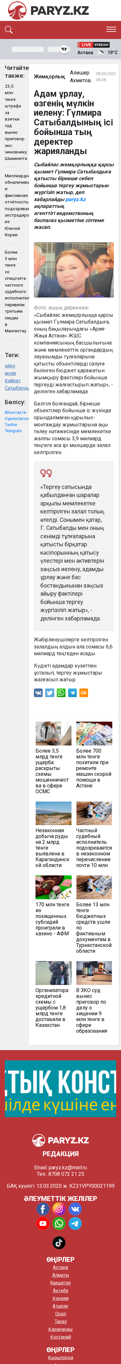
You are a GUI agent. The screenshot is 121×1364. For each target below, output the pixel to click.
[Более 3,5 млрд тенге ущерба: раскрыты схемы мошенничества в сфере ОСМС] (53, 733)
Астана (60, 1267)
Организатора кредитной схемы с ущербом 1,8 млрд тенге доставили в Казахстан (51, 1008)
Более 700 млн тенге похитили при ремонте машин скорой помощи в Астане (93, 768)
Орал (60, 1313)
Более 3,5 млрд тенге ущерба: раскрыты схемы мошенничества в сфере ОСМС (52, 771)
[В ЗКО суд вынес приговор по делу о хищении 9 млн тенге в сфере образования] (94, 973)
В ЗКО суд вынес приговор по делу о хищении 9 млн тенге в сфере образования (91, 1011)
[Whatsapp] (61, 694)
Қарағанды (60, 1329)
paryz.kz (76, 199)
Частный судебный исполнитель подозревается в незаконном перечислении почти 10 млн (94, 848)
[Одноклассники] (83, 694)
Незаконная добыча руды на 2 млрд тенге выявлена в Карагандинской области (52, 848)
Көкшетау (60, 1282)
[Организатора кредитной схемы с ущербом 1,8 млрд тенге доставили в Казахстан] (53, 973)
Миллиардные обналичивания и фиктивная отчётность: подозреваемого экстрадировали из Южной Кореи (12, 205)
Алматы (60, 1275)
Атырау (60, 1306)
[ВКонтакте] (38, 694)
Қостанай (60, 1337)
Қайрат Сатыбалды (12, 384)
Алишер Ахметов (80, 76)
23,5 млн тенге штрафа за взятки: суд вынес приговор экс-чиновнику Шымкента (12, 122)
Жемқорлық (49, 76)
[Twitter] (49, 694)
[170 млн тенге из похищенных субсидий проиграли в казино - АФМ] (53, 887)
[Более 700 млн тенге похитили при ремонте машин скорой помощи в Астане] (94, 733)
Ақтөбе (60, 1290)
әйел (10, 366)
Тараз (61, 1321)
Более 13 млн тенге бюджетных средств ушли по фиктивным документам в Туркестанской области (94, 928)
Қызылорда (60, 1357)
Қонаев (61, 1298)
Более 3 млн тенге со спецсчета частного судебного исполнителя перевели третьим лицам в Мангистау (12, 291)
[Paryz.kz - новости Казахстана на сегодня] (48, 10)
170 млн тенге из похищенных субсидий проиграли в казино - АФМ (52, 919)
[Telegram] (72, 694)
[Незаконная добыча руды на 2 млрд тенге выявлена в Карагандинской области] (53, 813)
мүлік (10, 373)
